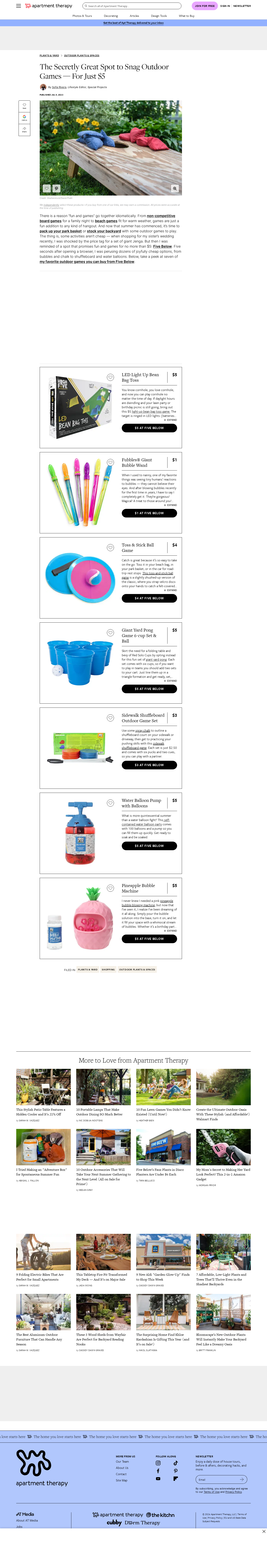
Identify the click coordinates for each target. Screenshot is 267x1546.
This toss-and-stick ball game (147, 575)
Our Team (122, 1461)
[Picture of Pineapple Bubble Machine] (80, 918)
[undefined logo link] (48, 6)
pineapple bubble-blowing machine (147, 902)
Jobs (19, 1526)
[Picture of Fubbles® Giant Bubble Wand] (80, 492)
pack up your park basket (61, 231)
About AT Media (27, 1520)
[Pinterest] (175, 1470)
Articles (134, 16)
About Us (122, 1467)
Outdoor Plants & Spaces (81, 55)
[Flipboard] (175, 1478)
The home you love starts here (42, 1436)
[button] (175, 188)
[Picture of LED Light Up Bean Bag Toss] (80, 407)
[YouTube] (158, 1478)
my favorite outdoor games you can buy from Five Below (87, 262)
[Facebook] (158, 1470)
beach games (106, 221)
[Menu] (18, 6)
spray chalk (142, 730)
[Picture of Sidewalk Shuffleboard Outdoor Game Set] (80, 748)
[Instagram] (158, 1463)
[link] (43, 1112)
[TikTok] (175, 1463)
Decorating (111, 16)
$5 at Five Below (149, 427)
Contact (121, 1474)
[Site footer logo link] (63, 1466)
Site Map (121, 1480)
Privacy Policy (233, 1491)
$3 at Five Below (149, 765)
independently (51, 204)
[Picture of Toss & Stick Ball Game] (80, 578)
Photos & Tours (82, 16)
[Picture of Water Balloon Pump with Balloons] (80, 833)
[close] (264, 1531)
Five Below (162, 246)
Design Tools (159, 16)
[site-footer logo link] (25, 1515)
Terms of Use (212, 1491)
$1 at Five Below (149, 513)
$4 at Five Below (149, 598)
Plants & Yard (49, 55)
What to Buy (186, 16)
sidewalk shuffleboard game (143, 745)
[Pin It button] (56, 188)
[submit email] (242, 1479)
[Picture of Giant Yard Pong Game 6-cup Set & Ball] (80, 663)
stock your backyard (104, 231)
